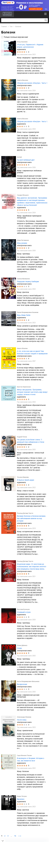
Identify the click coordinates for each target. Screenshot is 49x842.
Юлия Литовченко (23, 240)
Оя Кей (19, 157)
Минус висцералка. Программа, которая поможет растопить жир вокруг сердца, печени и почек (32, 392)
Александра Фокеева (24, 717)
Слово (19, 648)
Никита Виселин (22, 80)
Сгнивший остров (23, 612)
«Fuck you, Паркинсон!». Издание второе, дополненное (30, 46)
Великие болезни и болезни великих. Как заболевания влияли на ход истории (31, 518)
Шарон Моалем (22, 348)
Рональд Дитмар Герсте (25, 513)
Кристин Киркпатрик (24, 387)
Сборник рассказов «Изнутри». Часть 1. (32, 121)
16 (15, 836)
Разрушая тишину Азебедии (28, 281)
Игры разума (22, 243)
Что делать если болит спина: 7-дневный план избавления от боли (30, 441)
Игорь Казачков (22, 42)
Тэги (11, 26)
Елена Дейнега (22, 645)
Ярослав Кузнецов (23, 609)
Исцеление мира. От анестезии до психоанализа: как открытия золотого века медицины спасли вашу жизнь (31, 566)
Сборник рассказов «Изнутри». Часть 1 (32, 83)
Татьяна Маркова (23, 477)
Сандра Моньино (23, 195)
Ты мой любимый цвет (26, 160)
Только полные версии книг (16, 37)
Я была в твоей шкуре (25, 480)
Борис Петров (22, 796)
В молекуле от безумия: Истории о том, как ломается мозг (30, 759)
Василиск (20, 799)
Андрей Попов (22, 437)
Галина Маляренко (23, 279)
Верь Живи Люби (23, 315)
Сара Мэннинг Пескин (24, 755)
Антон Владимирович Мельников (28, 681)
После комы (21, 720)
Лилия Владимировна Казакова (27, 312)
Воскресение (22, 684)
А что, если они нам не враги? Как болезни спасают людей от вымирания (32, 352)
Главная (4, 26)
